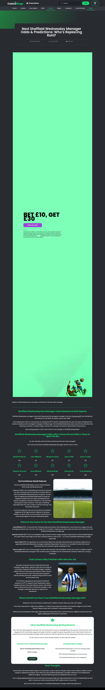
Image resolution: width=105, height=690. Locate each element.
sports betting (22, 678)
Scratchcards (80, 8)
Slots (43, 8)
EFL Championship (75, 416)
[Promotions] (27, 3)
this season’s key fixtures (33, 581)
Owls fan (24, 510)
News (90, 8)
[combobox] (70, 3)
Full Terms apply (47, 237)
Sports (51, 8)
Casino (23, 8)
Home (14, 8)
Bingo (59, 8)
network (38, 235)
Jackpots (68, 8)
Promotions (34, 3)
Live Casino (33, 8)
